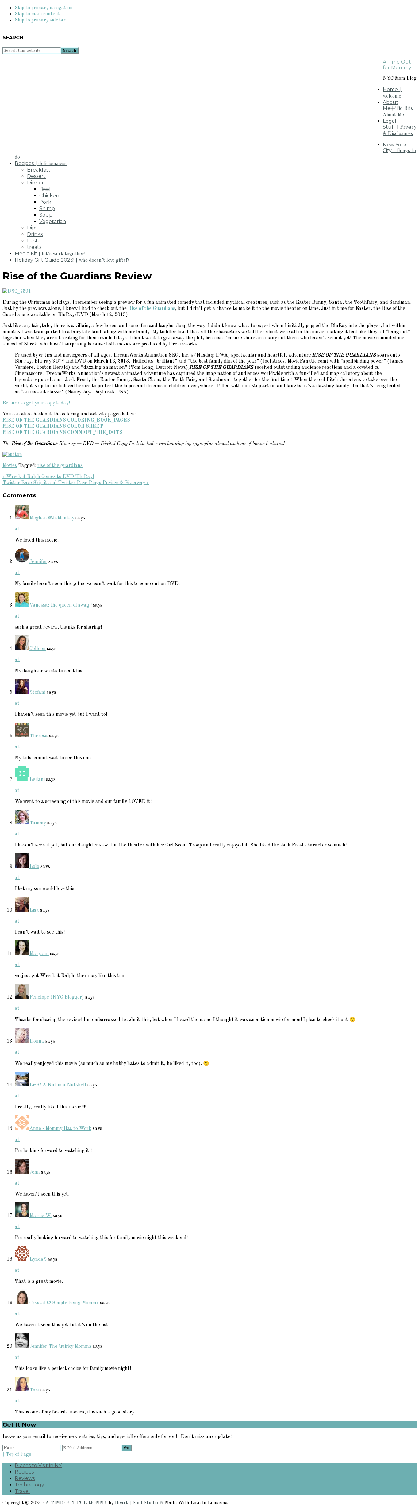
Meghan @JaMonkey (51, 518)
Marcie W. (40, 1215)
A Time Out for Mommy (397, 65)
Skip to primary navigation (44, 8)
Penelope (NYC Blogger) (56, 997)
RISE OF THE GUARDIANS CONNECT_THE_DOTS (62, 432)
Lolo (34, 866)
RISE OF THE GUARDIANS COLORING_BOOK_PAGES (66, 420)
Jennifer (38, 561)
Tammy (37, 823)
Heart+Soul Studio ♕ (139, 1503)
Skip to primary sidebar (40, 20)
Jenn (34, 1172)
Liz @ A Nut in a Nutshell (57, 1085)
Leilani (37, 779)
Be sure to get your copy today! (36, 403)
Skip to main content (37, 14)
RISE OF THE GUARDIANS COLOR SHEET (52, 426)
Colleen (37, 648)
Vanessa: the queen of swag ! (60, 605)
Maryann (39, 953)
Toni (34, 1390)
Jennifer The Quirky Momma (60, 1346)
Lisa (34, 910)
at (17, 529)
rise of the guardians (60, 465)
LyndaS (38, 1259)
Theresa (38, 736)
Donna (36, 1041)
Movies (9, 465)
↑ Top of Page (16, 1454)
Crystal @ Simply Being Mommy (64, 1303)
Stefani (37, 692)
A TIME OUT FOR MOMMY (76, 1503)
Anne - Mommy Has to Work (60, 1128)
